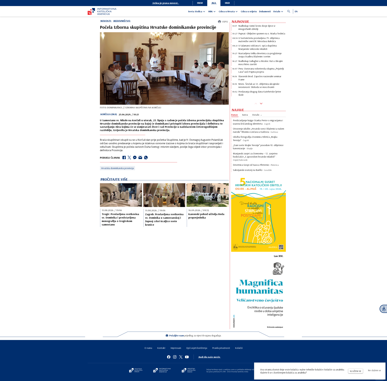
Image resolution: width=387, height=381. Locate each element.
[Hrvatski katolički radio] (189, 370)
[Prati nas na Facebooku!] (169, 357)
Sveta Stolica (195, 11)
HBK (210, 11)
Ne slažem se (374, 370)
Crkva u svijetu (249, 11)
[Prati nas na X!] (181, 357)
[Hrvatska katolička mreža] (135, 370)
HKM (200, 3)
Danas (234, 114)
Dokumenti (265, 11)
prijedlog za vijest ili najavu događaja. (195, 335)
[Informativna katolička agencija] (162, 370)
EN (296, 11)
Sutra (245, 114)
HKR (227, 3)
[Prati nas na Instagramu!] (175, 357)
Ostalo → (257, 114)
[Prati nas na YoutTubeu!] (187, 357)
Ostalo (276, 11)
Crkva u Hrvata (227, 11)
